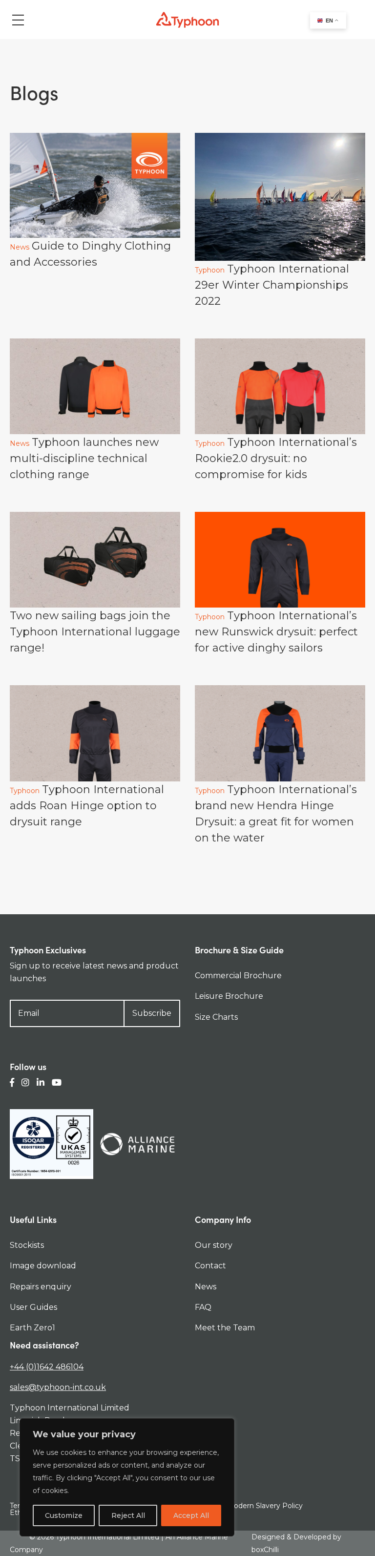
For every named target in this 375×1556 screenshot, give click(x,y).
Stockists (27, 1245)
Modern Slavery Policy (265, 1505)
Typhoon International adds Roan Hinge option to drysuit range (87, 805)
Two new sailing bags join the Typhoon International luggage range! (95, 631)
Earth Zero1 (32, 1327)
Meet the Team (225, 1327)
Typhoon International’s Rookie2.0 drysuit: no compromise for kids (276, 458)
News (19, 247)
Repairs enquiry (40, 1286)
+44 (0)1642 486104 (46, 1366)
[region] (127, 1477)
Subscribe (151, 1013)
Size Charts (216, 1017)
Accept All (191, 1515)
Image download (43, 1265)
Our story (213, 1245)
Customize (64, 1515)
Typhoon (210, 270)
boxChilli (265, 1549)
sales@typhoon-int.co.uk (58, 1387)
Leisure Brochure (229, 996)
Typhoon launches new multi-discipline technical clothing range (84, 458)
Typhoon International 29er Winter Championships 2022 (272, 285)
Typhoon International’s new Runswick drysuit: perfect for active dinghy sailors (276, 631)
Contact (210, 1265)
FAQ (203, 1307)
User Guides (33, 1307)
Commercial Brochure (238, 975)
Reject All (128, 1515)
